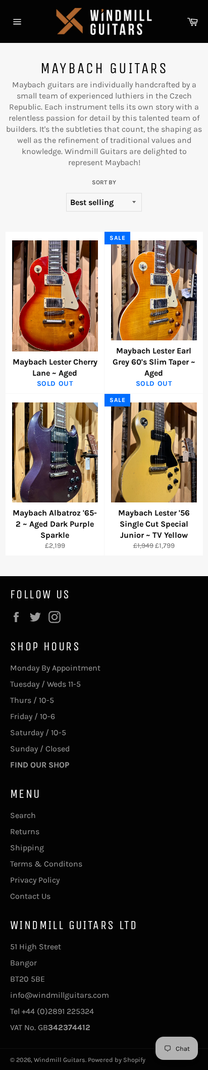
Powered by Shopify (116, 1059)
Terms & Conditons (46, 864)
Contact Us (30, 896)
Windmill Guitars (59, 1059)
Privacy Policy (35, 880)
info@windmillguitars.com (59, 995)
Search (23, 815)
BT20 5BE (27, 979)
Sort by (104, 182)
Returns (24, 831)
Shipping (27, 847)
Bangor (23, 962)
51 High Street (35, 946)
